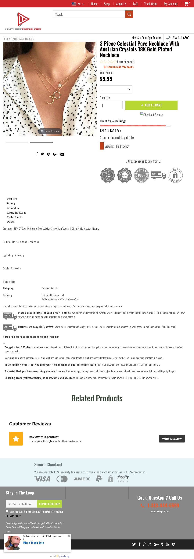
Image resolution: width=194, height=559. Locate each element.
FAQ (135, 3)
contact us (37, 358)
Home (94, 3)
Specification (13, 208)
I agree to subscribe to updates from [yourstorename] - (34, 513)
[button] (117, 62)
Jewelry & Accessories (22, 39)
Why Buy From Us (15, 217)
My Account (171, 3)
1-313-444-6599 (162, 505)
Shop (107, 3)
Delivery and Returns (16, 212)
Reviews (10, 222)
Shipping (11, 203)
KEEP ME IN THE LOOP (49, 503)
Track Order (150, 3)
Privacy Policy (13, 515)
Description (12, 199)
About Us (121, 3)
